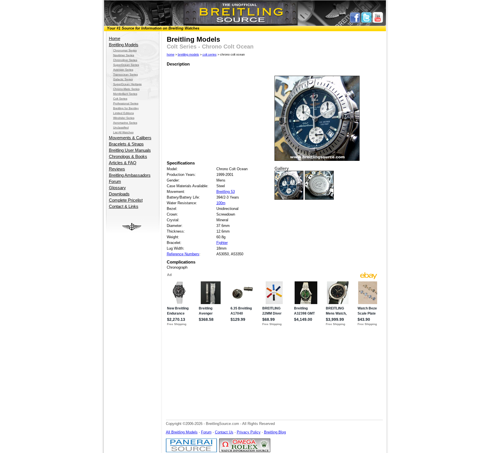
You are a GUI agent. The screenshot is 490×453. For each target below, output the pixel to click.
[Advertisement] (132, 317)
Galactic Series (123, 79)
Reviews (117, 169)
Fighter (222, 243)
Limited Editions (123, 113)
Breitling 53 (225, 191)
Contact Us (224, 432)
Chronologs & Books (128, 156)
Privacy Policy (249, 432)
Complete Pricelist (126, 200)
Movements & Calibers (130, 138)
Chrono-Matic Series (126, 88)
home (170, 54)
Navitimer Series (123, 55)
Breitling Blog (275, 432)
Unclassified (121, 127)
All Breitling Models (182, 432)
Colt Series (120, 98)
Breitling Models (123, 45)
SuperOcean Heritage (127, 84)
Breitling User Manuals (130, 150)
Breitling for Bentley (126, 108)
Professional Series (125, 103)
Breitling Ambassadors (130, 175)
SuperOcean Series (126, 64)
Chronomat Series (125, 50)
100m (220, 203)
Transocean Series (125, 74)
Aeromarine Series (125, 122)
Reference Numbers (183, 254)
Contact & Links (123, 206)
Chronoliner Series (125, 60)
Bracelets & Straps (126, 144)
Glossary (117, 188)
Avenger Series (123, 69)
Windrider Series (123, 117)
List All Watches (123, 132)
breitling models (188, 54)
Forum (115, 181)
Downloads (119, 194)
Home (114, 38)
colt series (209, 54)
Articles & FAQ (122, 163)
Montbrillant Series (125, 93)
